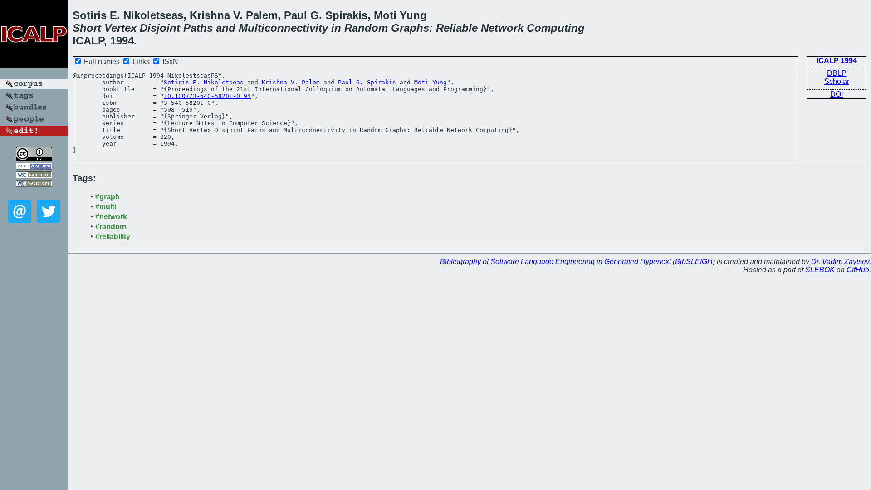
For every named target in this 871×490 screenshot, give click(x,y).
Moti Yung (430, 82)
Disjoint (160, 28)
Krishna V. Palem (291, 82)
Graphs (410, 28)
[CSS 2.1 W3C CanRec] (34, 193)
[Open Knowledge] (34, 167)
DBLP (837, 73)
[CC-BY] (34, 158)
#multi (105, 207)
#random (110, 226)
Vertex (120, 28)
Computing (556, 28)
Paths (198, 28)
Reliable (457, 28)
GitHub (858, 270)
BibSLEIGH (694, 261)
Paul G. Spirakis (367, 82)
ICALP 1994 (837, 60)
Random (366, 28)
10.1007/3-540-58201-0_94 (207, 96)
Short (87, 28)
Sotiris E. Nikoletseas (204, 82)
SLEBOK (820, 270)
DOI (836, 94)
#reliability (112, 236)
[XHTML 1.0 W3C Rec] (34, 176)
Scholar (836, 81)
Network (502, 28)
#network (111, 216)
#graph (107, 197)
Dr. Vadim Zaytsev (840, 261)
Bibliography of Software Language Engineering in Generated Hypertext (555, 261)
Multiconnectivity (283, 28)
